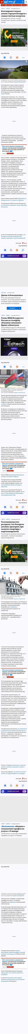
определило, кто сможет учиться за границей (12, 973)
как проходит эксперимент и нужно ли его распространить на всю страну (14, 149)
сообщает (4, 404)
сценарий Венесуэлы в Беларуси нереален (11, 486)
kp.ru (25, 243)
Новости (3, 5)
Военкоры (9, 5)
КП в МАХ (24, 5)
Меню (2, 2)
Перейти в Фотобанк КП (19, 82)
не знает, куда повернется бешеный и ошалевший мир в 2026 (13, 493)
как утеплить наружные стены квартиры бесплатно (14, 206)
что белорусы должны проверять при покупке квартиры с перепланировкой (13, 236)
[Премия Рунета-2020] (14, 1)
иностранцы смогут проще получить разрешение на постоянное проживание (13, 979)
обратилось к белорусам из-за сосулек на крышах (13, 199)
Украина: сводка (17, 5)
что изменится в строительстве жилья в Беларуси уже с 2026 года (14, 730)
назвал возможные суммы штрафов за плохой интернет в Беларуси (13, 952)
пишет (3, 94)
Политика (8, 315)
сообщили (13, 607)
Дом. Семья (4, 292)
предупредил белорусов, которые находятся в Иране (12, 475)
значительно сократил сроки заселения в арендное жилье (13, 766)
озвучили (13, 902)
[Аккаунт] (26, 2)
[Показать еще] (23, 57)
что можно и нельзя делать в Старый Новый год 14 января (13, 772)
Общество (8, 8)
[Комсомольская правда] (8, 2)
